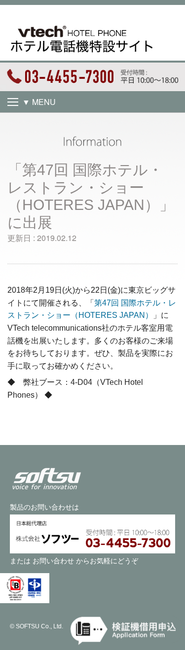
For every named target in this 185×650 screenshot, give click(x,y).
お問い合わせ (53, 561)
